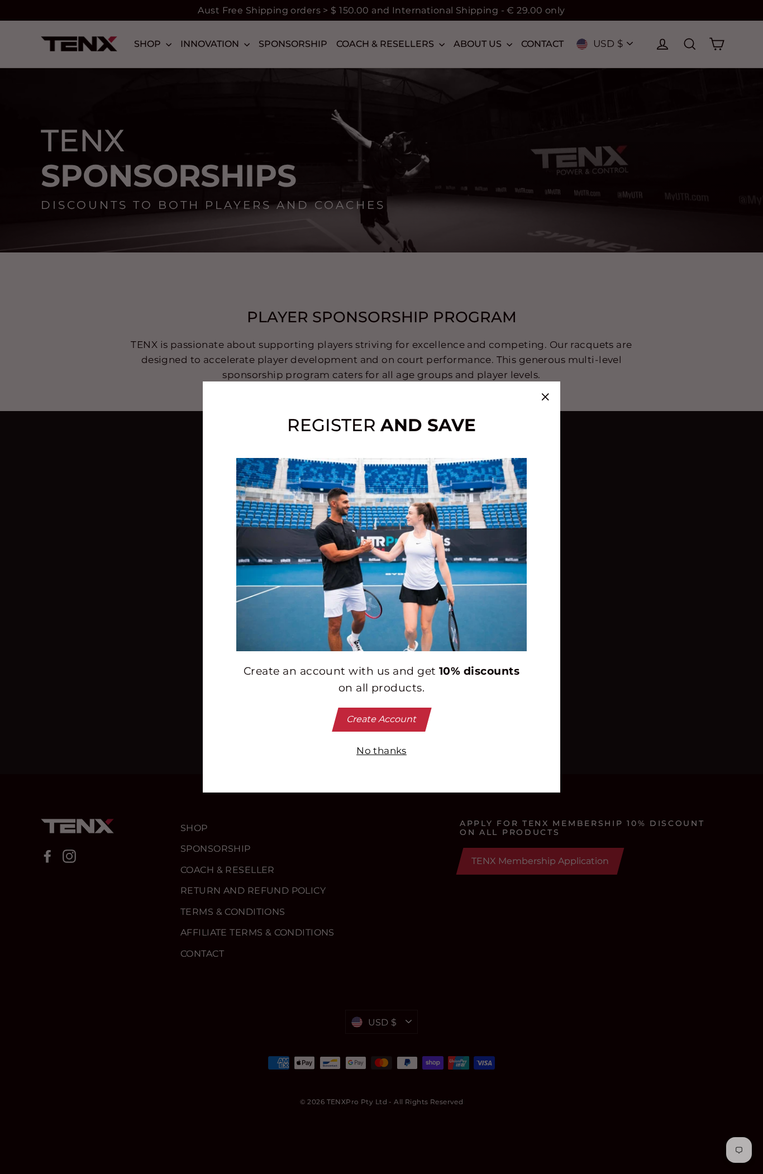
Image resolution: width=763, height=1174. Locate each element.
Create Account (381, 719)
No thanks (381, 750)
